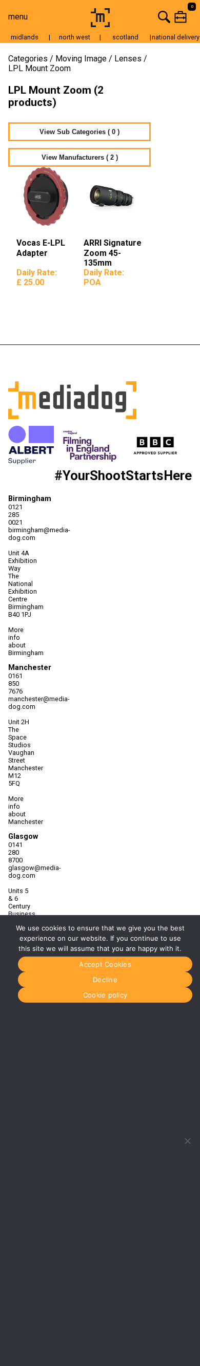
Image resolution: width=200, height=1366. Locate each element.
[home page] (100, 24)
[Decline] (187, 1141)
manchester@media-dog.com (20, 702)
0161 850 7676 (15, 683)
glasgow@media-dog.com (20, 871)
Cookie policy (105, 995)
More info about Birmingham (20, 641)
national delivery (175, 37)
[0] (156, 16)
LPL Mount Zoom (39, 68)
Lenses (128, 58)
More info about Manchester (20, 810)
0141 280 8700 (15, 852)
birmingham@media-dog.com (20, 533)
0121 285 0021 (15, 514)
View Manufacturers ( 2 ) (80, 157)
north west (74, 37)
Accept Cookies (105, 964)
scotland (125, 37)
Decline (105, 979)
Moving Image (81, 58)
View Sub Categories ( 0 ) (79, 132)
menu (18, 16)
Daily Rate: (36, 277)
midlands (24, 37)
